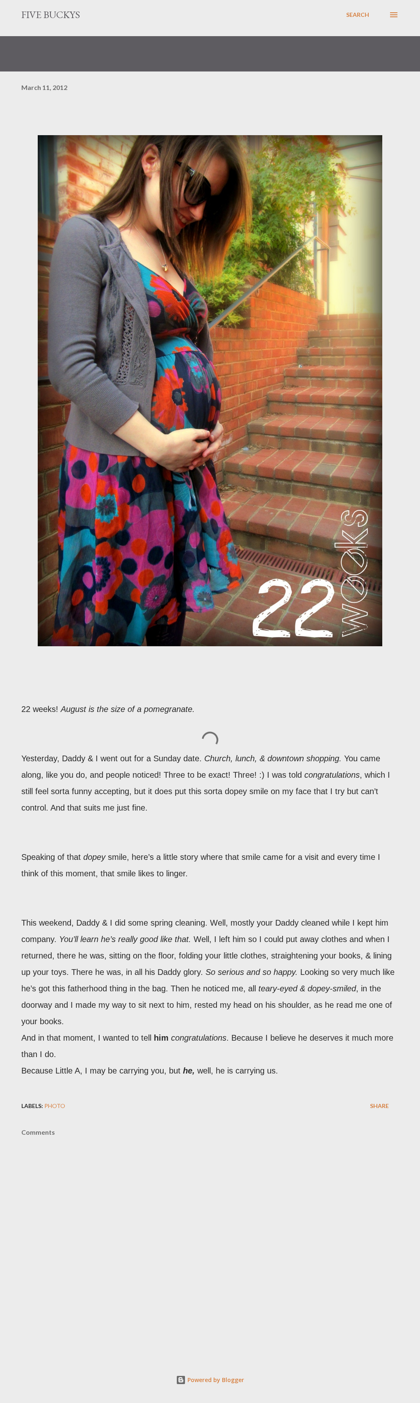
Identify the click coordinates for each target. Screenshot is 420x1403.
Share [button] (379, 1105)
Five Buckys (50, 14)
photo (54, 1105)
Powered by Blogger (215, 1380)
